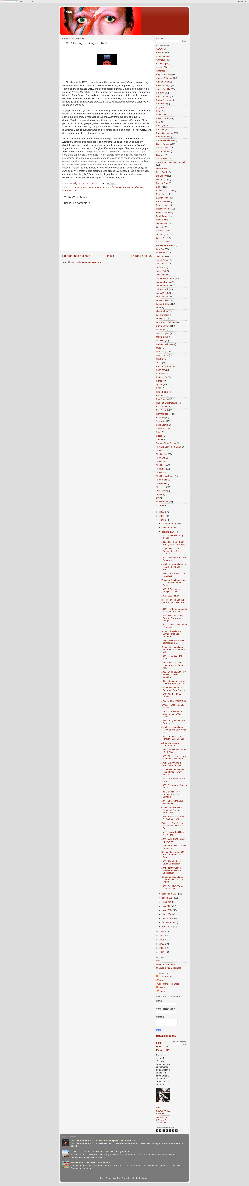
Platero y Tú (161, 377)
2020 (162, 944)
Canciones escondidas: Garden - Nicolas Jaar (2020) (172, 879)
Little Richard (162, 311)
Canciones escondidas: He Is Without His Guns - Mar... (174, 567)
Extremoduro (162, 205)
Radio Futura (162, 392)
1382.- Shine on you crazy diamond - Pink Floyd (173, 757)
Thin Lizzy (161, 487)
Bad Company (163, 96)
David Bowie (162, 168)
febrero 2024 (168, 922)
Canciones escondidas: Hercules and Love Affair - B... (173, 730)
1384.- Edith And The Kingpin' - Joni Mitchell (172, 737)
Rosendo (160, 417)
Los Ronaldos (162, 315)
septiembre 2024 (170, 894)
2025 (162, 516)
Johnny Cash (162, 289)
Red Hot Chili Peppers (166, 403)
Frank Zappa (162, 216)
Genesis (160, 227)
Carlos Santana (163, 144)
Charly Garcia (162, 147)
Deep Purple (162, 172)
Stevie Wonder (163, 428)
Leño (158, 307)
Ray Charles (162, 399)
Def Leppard (162, 176)
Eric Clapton (162, 201)
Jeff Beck (160, 267)
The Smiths (161, 480)
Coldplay (160, 155)
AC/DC (159, 49)
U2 (157, 498)
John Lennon (162, 286)
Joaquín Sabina (163, 282)
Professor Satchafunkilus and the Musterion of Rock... (173, 582)
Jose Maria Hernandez (168, 984)
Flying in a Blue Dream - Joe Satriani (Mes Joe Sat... (172, 825)
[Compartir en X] (112, 184)
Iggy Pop (160, 249)
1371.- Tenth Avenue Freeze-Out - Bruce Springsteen (171, 870)
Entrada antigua (141, 255)
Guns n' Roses (163, 241)
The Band (160, 450)
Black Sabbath (163, 118)
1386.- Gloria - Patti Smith (173, 701)
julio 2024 (167, 902)
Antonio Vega (162, 82)
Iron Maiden (161, 252)
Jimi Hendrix (162, 275)
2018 (162, 952)
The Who (160, 483)
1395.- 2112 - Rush (170, 596)
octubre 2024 (168, 532)
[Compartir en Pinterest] (115, 184)
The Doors (161, 461)
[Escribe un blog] (110, 184)
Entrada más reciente (76, 255)
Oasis (159, 362)
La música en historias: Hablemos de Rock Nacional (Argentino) (101, 1151)
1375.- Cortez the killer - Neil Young (172, 833)
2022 (162, 935)
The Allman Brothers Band (168, 447)
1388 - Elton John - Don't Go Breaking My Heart (173, 682)
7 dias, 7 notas (74, 11)
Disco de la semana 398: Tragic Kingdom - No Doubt (173, 854)
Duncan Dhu (162, 183)
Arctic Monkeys (163, 85)
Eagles (159, 187)
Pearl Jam (161, 370)
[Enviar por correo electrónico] (108, 184)
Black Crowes (162, 114)
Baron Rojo (161, 104)
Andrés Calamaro (164, 78)
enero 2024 (167, 926)
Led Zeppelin (162, 296)
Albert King (161, 60)
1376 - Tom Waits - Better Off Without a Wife (173, 817)
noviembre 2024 (170, 527)
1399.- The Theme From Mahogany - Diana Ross (173, 543)
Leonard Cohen (163, 304)
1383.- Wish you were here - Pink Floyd (174, 750)
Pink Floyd (161, 373)
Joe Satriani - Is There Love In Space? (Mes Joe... (172, 665)
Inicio (110, 255)
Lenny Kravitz (162, 300)
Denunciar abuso (166, 1036)
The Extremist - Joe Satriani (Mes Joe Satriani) (170, 794)
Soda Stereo (162, 425)
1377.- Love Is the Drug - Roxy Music (173, 802)
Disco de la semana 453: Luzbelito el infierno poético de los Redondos (103, 1140)
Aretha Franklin (163, 89)
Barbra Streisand (164, 100)
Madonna (160, 329)
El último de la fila (164, 190)
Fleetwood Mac (163, 209)
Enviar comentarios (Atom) (88, 262)
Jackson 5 (161, 256)
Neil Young (161, 351)
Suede (159, 436)
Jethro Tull (161, 271)
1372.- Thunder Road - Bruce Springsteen (172, 862)
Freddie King (162, 220)
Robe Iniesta (162, 406)
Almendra (160, 71)
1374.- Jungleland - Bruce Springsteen (173, 840)
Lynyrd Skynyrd (163, 326)
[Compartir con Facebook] (113, 184)
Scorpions (161, 421)
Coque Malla (162, 158)
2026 (162, 512)
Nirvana (159, 359)
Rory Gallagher (163, 414)
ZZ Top (159, 505)
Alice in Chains (163, 67)
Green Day (161, 238)
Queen (159, 384)
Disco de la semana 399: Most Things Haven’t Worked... (173, 772)
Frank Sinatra (162, 212)
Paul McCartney (163, 366)
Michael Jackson (164, 344)
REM (158, 388)
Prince (159, 381)
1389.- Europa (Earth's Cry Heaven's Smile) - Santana (173, 674)
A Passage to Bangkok (85, 187)
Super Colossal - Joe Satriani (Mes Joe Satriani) (171, 634)
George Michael (163, 231)
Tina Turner (161, 491)
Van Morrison (162, 501)
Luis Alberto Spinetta (166, 322)
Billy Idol (160, 107)
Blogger (145, 1178)
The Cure (160, 458)
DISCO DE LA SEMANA (163, 1112)
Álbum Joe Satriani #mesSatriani (170, 744)
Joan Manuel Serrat (165, 278)
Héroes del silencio (165, 245)
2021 (162, 940)
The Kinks (161, 469)
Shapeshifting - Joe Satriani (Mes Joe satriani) (170, 551)
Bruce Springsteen (165, 133)
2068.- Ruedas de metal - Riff (162, 1046)
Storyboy (162, 991)
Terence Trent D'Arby (166, 443)
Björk (158, 111)
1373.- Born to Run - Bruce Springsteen (174, 846)
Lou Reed (160, 318)
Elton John (161, 194)
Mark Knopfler (162, 333)
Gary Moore (161, 223)
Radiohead (161, 395)
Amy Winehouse (164, 74)
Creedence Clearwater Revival (170, 162)
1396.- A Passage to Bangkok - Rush (170, 590)
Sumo (159, 439)
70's (72, 187)
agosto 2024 (168, 898)
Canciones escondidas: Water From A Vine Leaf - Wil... (173, 649)
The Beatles (161, 454)
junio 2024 (167, 906)
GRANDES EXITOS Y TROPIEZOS (162, 1120)
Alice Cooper (162, 63)
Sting (158, 432)
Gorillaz (159, 234)
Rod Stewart (162, 410)
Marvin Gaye (162, 337)
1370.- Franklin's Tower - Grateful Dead (172, 887)
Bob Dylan (161, 125)
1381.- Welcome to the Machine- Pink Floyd (172, 764)
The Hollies (161, 465)
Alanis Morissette (164, 56)
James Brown (162, 260)
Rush (75, 190)
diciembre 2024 (169, 523)
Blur (158, 122)
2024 (162, 520)
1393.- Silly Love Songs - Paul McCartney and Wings (173, 618)
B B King (160, 93)
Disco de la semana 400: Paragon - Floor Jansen (173, 688)
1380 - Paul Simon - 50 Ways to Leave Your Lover (172, 714)
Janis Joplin (161, 263)
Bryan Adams (162, 136)
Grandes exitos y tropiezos (168, 968)
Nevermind (163, 987)
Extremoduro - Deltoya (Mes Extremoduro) (90, 1162)
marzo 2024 (168, 918)
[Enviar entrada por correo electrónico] (103, 183)
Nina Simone (162, 355)
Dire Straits (161, 179)
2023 (162, 931)
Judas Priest (162, 293)
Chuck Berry (162, 151)
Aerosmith (161, 52)
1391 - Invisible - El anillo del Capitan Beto (173, 641)
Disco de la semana (165, 964)
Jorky (160, 980)
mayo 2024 (167, 910)
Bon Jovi (160, 129)
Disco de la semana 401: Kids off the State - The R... (173, 602)
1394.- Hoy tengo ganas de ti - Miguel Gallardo (174, 610)
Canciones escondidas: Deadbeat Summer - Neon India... (172, 810)
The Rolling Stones (165, 476)
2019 (162, 948)
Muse (158, 348)
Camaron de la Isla (165, 140)
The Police (161, 472)
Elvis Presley (162, 198)
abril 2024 (167, 914)
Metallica (160, 340)
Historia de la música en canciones (113, 187)
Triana (159, 494)
